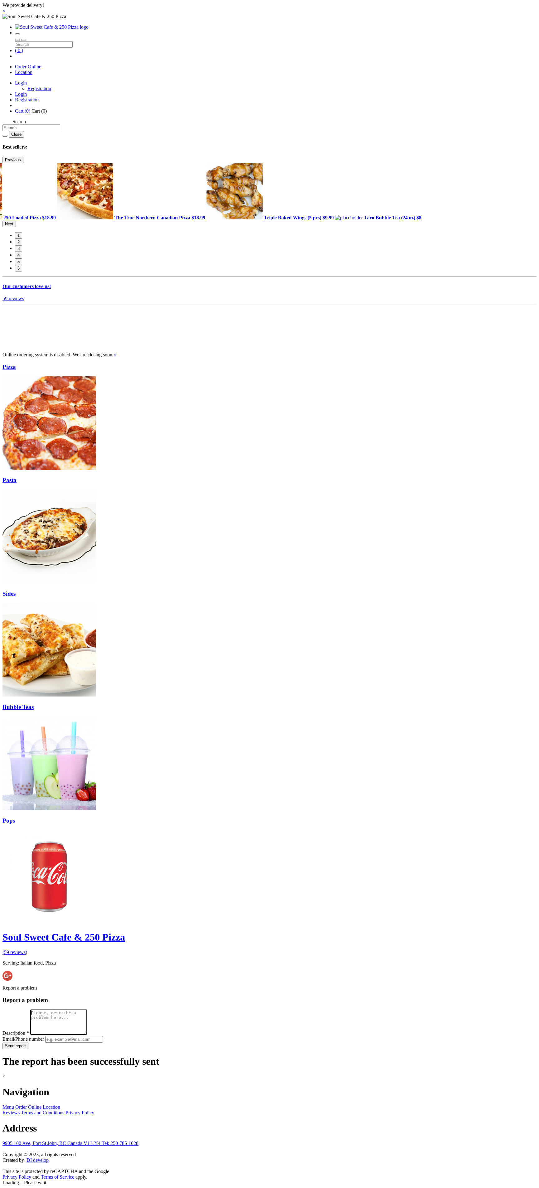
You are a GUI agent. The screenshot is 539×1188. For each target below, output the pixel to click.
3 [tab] (18, 248)
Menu (8, 1107)
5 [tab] (18, 261)
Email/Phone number (23, 1039)
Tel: (120, 1143)
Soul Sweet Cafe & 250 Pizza (63, 937)
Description (15, 1033)
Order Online (28, 66)
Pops (8, 820)
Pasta (9, 480)
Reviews (11, 1112)
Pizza (9, 367)
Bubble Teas (18, 707)
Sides (9, 593)
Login (21, 83)
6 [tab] (18, 268)
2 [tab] (18, 242)
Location (23, 72)
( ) (19, 50)
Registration (39, 88)
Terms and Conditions (42, 1112)
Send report (15, 1046)
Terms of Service (57, 1177)
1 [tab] (18, 235)
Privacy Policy (80, 1112)
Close (16, 134)
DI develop (38, 1160)
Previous (13, 160)
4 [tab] (18, 255)
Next (9, 224)
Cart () (23, 111)
